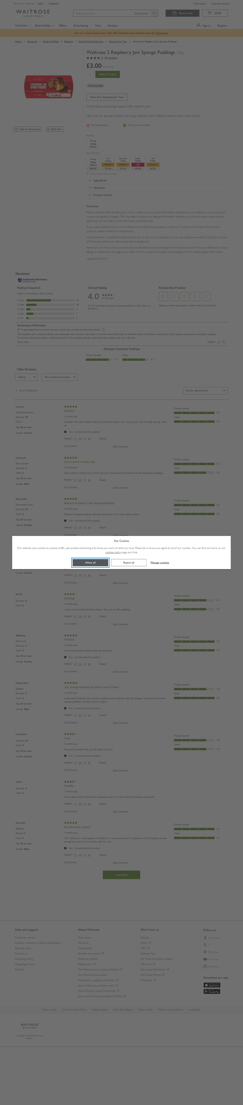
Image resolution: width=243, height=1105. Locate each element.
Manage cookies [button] (159, 562)
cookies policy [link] (113, 552)
